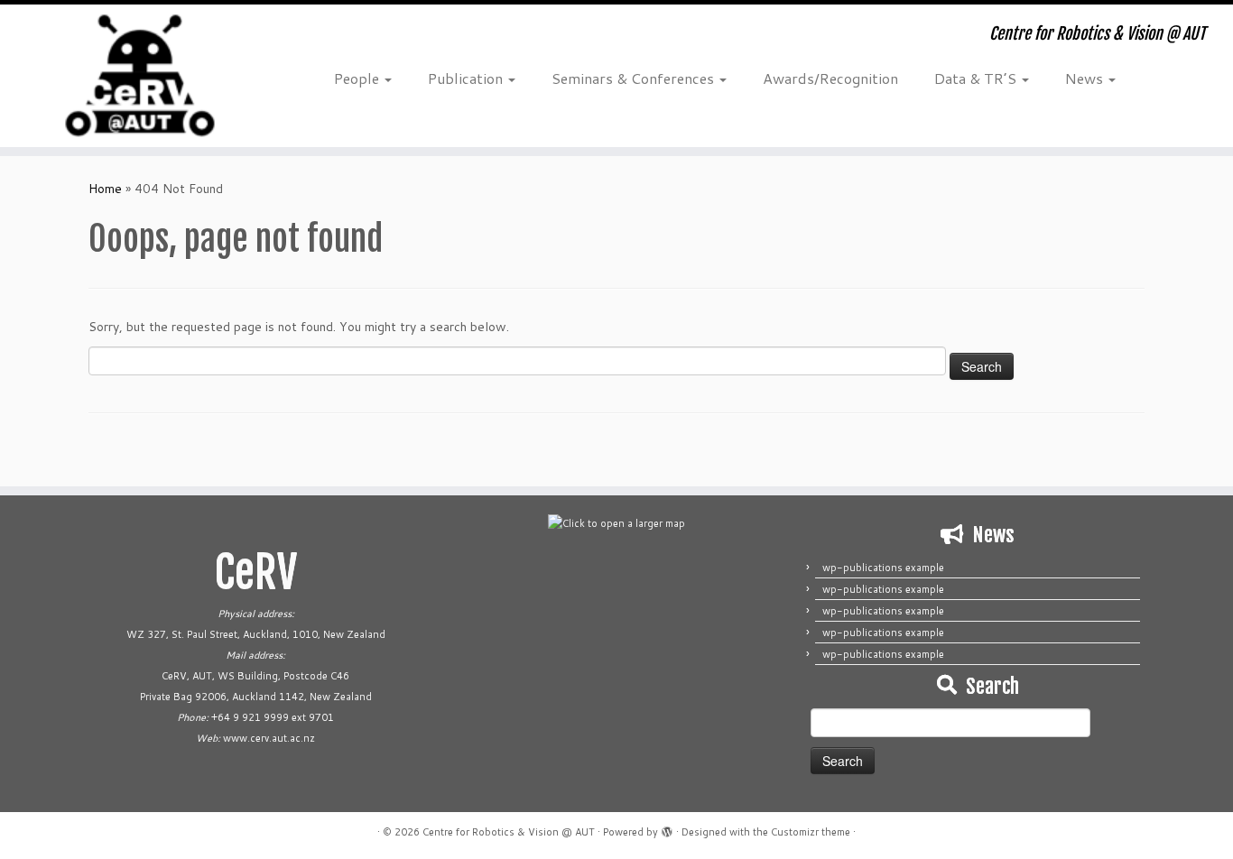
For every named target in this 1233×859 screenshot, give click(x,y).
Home (105, 189)
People (358, 78)
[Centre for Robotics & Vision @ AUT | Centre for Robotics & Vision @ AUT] (142, 76)
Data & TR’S (977, 78)
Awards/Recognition (830, 78)
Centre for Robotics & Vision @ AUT (508, 832)
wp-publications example (883, 567)
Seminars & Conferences (635, 78)
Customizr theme (810, 832)
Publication (467, 78)
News (1086, 78)
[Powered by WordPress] (667, 828)
